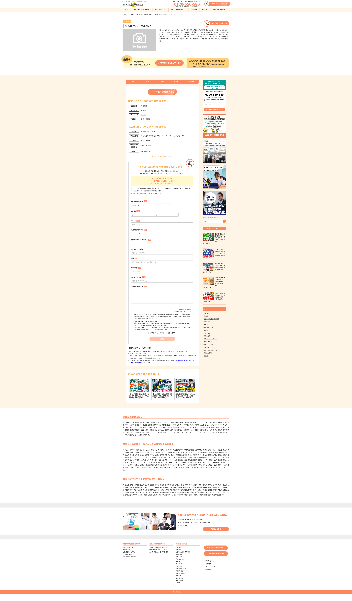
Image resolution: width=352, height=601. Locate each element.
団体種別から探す (128, 554)
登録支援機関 (145, 119)
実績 (147, 81)
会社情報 (192, 81)
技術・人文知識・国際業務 (211, 319)
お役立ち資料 (208, 353)
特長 (133, 81)
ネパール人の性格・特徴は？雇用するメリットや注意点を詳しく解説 (219, 252)
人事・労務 (207, 336)
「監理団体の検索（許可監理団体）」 (185, 360)
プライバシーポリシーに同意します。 (163, 333)
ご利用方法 (194, 10)
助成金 (206, 330)
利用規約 (208, 564)
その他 (206, 356)
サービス (177, 81)
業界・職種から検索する (129, 557)
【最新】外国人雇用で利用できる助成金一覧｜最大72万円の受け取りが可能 (219, 238)
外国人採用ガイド (160, 10)
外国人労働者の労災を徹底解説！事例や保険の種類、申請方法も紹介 (219, 296)
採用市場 (206, 347)
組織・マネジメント (210, 344)
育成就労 (206, 316)
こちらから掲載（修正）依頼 (136, 356)
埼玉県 (143, 114)
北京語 (143, 110)
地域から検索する (128, 547)
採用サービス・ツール (210, 339)
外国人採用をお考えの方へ (216, 548)
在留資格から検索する (129, 552)
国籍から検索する (128, 549)
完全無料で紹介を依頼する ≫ (218, 3)
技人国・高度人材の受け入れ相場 (158, 552)
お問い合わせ (209, 561)
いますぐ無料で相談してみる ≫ (169, 63)
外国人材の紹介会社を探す (141, 10)
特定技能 (144, 106)
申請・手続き (208, 341)
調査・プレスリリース (210, 350)
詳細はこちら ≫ (216, 529)
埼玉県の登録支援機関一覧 (161, 156)
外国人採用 (207, 322)
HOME (127, 10)
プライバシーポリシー (212, 567)
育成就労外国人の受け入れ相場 (158, 547)
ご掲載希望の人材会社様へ (219, 10)
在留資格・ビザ (208, 327)
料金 (162, 81)
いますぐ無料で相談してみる (219, 23)
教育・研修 (207, 333)
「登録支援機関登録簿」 (135, 362)
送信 (162, 338)
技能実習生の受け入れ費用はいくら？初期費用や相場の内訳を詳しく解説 (219, 281)
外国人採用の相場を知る (178, 10)
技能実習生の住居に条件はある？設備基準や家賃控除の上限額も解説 (219, 266)
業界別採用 (207, 324)
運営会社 (204, 10)
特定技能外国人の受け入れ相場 (158, 549)
